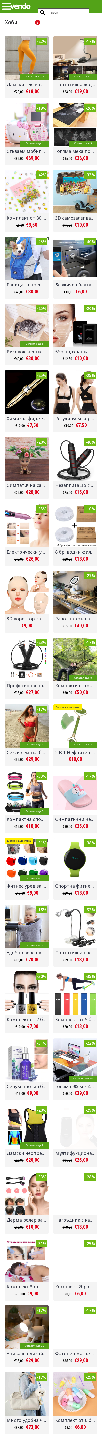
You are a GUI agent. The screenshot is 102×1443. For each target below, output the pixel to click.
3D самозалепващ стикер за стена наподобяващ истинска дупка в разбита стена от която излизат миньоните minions (76, 218)
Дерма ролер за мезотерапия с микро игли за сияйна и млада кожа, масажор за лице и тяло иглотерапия (28, 1220)
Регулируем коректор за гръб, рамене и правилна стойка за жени (76, 418)
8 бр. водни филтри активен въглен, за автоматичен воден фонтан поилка (76, 552)
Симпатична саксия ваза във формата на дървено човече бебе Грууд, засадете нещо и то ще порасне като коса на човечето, (28, 485)
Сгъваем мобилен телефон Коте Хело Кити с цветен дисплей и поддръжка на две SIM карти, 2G (28, 151)
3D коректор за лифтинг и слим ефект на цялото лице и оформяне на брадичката (28, 619)
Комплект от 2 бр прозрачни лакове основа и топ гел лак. (28, 1019)
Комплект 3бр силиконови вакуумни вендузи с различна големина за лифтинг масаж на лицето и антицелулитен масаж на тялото (28, 1287)
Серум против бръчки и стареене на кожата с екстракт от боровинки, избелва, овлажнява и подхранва (28, 1086)
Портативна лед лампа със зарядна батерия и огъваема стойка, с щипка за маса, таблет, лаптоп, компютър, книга (76, 84)
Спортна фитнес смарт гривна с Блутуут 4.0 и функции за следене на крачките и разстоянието (76, 886)
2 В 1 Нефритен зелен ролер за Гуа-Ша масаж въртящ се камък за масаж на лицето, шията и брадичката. (76, 752)
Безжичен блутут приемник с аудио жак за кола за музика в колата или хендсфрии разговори (76, 285)
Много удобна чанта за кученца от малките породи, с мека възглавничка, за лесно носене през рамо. (28, 1420)
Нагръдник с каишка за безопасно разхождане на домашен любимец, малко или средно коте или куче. (76, 1220)
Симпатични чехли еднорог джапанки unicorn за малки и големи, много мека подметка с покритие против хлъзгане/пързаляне (76, 819)
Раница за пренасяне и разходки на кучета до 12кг (28, 285)
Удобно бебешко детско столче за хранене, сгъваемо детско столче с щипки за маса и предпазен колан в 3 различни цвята (28, 953)
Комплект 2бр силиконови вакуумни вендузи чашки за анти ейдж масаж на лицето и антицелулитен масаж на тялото (76, 1287)
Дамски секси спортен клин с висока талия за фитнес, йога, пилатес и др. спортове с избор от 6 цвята (28, 84)
